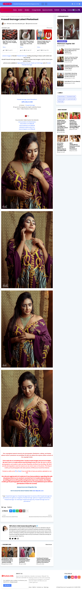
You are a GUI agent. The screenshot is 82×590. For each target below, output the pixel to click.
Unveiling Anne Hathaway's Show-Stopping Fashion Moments (24, 560)
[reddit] (79, 577)
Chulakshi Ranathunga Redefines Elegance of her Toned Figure (72, 67)
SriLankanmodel (71, 96)
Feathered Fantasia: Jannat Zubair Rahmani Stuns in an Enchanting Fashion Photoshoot (43, 560)
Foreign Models (36, 10)
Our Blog (63, 10)
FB (16, 471)
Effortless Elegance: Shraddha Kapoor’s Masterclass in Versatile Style (61, 146)
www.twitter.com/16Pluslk (27, 123)
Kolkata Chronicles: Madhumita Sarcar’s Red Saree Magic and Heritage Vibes (75, 124)
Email (19, 471)
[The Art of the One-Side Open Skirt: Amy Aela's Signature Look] (60, 59)
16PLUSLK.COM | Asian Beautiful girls (22, 526)
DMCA (34, 587)
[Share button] (27, 511)
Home (15, 10)
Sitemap (15, 15)
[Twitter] (14, 511)
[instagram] (77, 4)
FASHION (56, 10)
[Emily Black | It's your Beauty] (60, 83)
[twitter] (12, 538)
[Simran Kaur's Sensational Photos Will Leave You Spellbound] (60, 51)
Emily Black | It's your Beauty (20, 4)
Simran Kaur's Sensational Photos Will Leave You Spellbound (72, 50)
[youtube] (79, 4)
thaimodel (60, 101)
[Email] (23, 511)
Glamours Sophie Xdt (66, 44)
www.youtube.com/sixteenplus (27, 122)
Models (27, 10)
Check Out (13, 582)
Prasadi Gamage (22, 56)
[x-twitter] (75, 4)
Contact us (40, 587)
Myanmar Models (47, 10)
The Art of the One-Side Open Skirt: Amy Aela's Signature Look (71, 59)
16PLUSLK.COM (27, 102)
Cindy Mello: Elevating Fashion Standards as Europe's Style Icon (71, 75)
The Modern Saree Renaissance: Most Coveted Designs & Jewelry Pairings (7, 560)
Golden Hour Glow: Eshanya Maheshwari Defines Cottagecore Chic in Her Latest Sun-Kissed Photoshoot (62, 125)
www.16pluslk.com (38, 491)
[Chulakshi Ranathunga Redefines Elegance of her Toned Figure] (60, 67)
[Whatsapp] (17, 511)
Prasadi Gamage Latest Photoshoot (27, 99)
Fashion (7, 16)
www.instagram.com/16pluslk (27, 129)
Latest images (6, 56)
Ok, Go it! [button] (7, 585)
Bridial (20, 10)
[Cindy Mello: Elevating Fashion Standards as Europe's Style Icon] (60, 75)
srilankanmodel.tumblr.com (27, 127)
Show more (49, 544)
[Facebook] (10, 511)
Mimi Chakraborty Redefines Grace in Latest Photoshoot (75, 146)
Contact (70, 10)
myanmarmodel (71, 99)
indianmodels (61, 99)
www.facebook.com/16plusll (27, 125)
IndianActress (61, 96)
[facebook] (72, 4)
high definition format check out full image (30, 63)
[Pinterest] (20, 511)
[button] (42, 4)
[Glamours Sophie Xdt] (68, 29)
